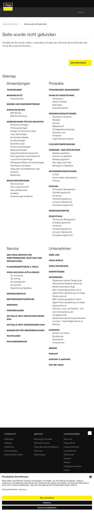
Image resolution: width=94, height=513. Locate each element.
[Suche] (90, 12)
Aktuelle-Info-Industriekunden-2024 (26, 317)
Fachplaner (13, 336)
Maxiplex (56, 120)
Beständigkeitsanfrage (20, 299)
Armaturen (57, 195)
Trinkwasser (14, 90)
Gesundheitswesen (18, 190)
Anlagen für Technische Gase (23, 131)
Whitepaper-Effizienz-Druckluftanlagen (27, 162)
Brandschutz (14, 95)
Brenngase (57, 105)
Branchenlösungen (18, 180)
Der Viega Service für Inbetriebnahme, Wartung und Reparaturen (24, 258)
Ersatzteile (55, 216)
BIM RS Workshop (18, 116)
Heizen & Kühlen (60, 101)
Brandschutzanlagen (19, 124)
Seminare (12, 305)
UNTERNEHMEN (72, 434)
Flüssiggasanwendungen (64, 129)
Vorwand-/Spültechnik (62, 202)
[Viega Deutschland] (7, 3)
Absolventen (58, 339)
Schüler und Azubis (61, 333)
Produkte (10, 434)
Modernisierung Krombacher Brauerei (69, 318)
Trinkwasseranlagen (19, 128)
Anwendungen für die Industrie (25, 121)
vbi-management (17, 281)
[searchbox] (44, 12)
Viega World (56, 260)
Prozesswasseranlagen (20, 146)
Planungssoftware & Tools (22, 267)
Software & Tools (41, 443)
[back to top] (90, 433)
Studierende (58, 336)
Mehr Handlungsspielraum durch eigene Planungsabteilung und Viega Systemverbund (69, 293)
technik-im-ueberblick (62, 156)
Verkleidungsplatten (61, 153)
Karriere (54, 330)
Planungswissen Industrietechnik (25, 156)
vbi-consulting (16, 275)
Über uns (54, 255)
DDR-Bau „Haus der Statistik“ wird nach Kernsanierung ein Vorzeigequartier (68, 311)
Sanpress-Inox (59, 132)
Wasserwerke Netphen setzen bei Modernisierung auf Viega (67, 285)
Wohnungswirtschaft (19, 187)
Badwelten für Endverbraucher (25, 330)
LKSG (66, 470)
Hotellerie (14, 193)
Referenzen (55, 277)
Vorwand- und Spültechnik (64, 150)
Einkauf (53, 353)
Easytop (56, 123)
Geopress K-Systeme (62, 117)
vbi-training (15, 278)
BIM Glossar (15, 113)
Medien (53, 348)
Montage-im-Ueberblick (63, 165)
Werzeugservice (16, 293)
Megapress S (58, 126)
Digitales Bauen (16, 110)
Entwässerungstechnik (63, 171)
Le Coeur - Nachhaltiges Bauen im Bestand (68, 323)
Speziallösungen (17, 143)
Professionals (58, 342)
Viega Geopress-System (63, 138)
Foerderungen (15, 310)
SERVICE (38, 434)
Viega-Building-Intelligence (23, 272)
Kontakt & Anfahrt (60, 359)
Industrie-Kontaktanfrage (21, 159)
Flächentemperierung (62, 144)
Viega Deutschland (10, 24)
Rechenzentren (17, 184)
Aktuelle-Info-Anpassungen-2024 (26, 324)
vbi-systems (15, 285)
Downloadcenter (59, 210)
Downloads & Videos (13, 454)
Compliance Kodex (72, 466)
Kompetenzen (56, 271)
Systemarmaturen (60, 108)
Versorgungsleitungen (62, 113)
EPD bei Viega (56, 365)
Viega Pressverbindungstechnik (24, 153)
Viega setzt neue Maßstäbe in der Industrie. (25, 170)
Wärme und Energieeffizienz (23, 104)
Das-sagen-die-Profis (62, 162)
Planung (56, 180)
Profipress (57, 135)
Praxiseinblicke (17, 98)
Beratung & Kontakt (43, 439)
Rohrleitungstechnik (61, 95)
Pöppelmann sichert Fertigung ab (67, 280)
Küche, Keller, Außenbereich (65, 177)
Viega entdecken (58, 266)
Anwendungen (10, 451)
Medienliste (15, 175)
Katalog (53, 186)
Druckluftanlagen (17, 140)
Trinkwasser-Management (64, 90)
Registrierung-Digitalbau (21, 288)
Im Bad (56, 174)
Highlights (9, 439)
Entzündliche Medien (19, 137)
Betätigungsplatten (61, 159)
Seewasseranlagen (18, 150)
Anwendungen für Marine (21, 196)
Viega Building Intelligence (46, 447)
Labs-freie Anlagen (18, 134)
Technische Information (20, 165)
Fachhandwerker (17, 341)
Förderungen (40, 454)
